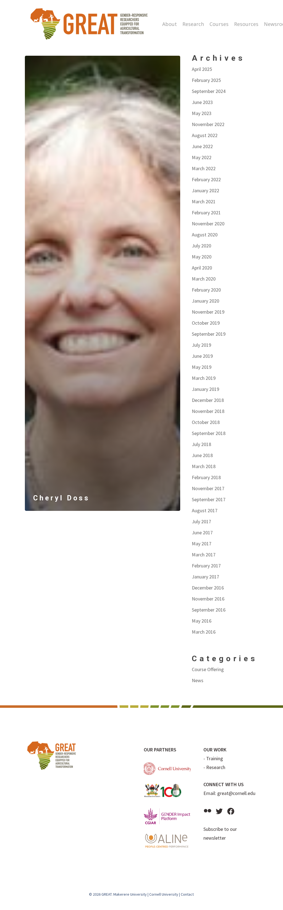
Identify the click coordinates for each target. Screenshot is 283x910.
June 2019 (202, 356)
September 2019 (209, 334)
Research (215, 767)
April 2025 (202, 69)
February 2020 (206, 290)
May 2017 (201, 543)
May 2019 (201, 367)
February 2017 (206, 565)
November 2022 (208, 124)
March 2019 (204, 378)
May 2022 (201, 157)
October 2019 (206, 323)
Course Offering (208, 669)
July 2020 (201, 245)
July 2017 (201, 521)
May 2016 (201, 621)
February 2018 (206, 477)
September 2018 (209, 433)
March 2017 (204, 554)
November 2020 (208, 223)
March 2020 (204, 279)
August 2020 (205, 234)
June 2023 (202, 102)
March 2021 (204, 201)
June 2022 (202, 146)
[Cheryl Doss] (102, 283)
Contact (187, 894)
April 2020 (202, 268)
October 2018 (206, 422)
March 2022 (204, 168)
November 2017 (208, 488)
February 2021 (206, 212)
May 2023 (201, 113)
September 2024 (209, 91)
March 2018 (204, 466)
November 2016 (208, 599)
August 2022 (205, 135)
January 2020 (205, 301)
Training (214, 758)
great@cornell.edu (236, 793)
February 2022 (206, 179)
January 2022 (205, 190)
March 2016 (204, 632)
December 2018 (208, 400)
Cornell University (163, 894)
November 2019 (208, 312)
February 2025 (206, 80)
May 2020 (201, 256)
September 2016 (209, 610)
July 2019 (201, 345)
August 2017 (205, 510)
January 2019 (205, 389)
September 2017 (209, 499)
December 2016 (208, 588)
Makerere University (130, 894)
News (197, 680)
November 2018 (208, 411)
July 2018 (201, 444)
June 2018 (202, 455)
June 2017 (202, 532)
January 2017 (205, 576)
